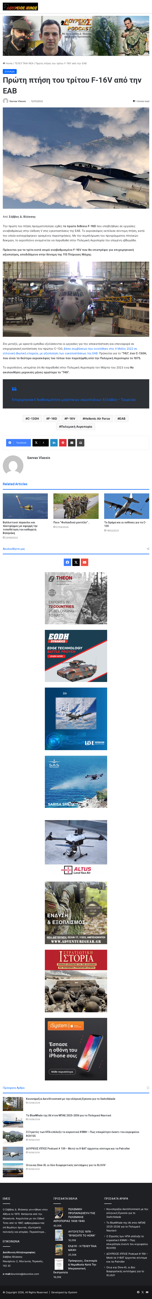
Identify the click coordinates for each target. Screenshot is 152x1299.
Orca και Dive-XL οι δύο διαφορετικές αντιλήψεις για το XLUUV (65, 1165)
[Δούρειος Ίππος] (20, 6)
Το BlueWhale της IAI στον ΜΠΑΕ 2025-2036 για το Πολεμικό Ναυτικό (68, 1115)
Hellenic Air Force (97, 418)
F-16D (52, 418)
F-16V (70, 418)
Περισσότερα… (37, 1231)
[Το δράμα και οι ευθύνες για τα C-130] (126, 506)
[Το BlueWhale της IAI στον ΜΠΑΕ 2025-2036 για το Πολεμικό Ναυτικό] (13, 1121)
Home (9, 63)
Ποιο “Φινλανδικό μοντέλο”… (71, 522)
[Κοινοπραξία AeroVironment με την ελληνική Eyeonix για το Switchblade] (13, 1104)
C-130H (33, 418)
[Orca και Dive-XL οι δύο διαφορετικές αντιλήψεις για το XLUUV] (13, 1170)
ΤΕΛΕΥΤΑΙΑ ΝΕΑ (24, 63)
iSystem (72, 1292)
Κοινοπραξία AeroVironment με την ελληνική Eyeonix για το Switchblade (70, 1098)
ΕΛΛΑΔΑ (10, 71)
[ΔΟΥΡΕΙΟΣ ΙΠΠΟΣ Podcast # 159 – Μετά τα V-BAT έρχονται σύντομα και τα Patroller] (13, 1154)
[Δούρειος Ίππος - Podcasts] (76, 35)
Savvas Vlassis (17, 101)
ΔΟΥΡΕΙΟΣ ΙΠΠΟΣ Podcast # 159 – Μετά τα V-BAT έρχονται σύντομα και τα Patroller (78, 1148)
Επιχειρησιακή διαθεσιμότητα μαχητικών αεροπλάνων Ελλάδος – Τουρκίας (74, 400)
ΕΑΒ (122, 418)
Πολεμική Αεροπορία (76, 426)
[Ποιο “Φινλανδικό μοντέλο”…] (75, 506)
